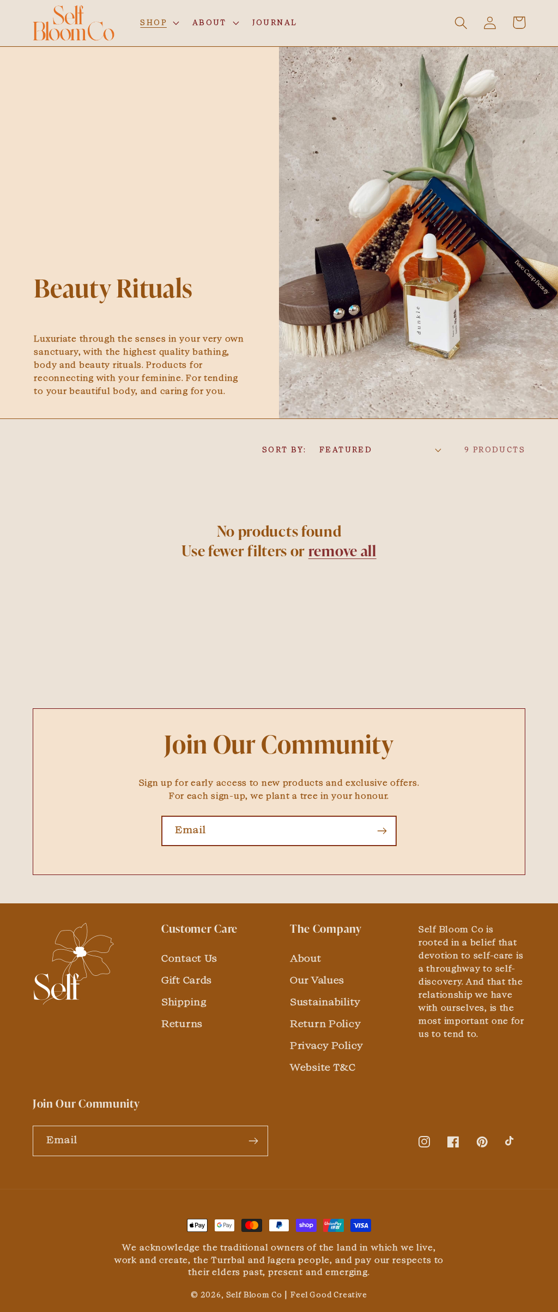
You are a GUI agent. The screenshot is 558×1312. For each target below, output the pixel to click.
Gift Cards (186, 979)
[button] (158, 23)
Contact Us (189, 957)
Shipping (184, 1001)
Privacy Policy (326, 1045)
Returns (182, 1023)
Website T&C (323, 1066)
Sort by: (284, 449)
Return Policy (325, 1023)
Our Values (317, 979)
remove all (342, 552)
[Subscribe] (381, 831)
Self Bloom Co (254, 1294)
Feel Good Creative (328, 1294)
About (306, 957)
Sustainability (325, 1001)
